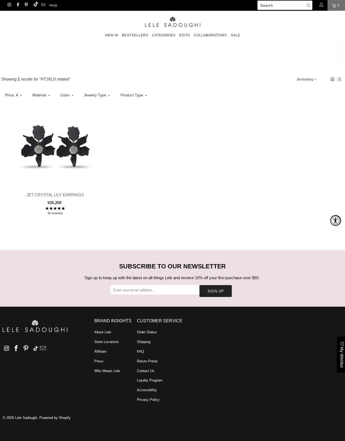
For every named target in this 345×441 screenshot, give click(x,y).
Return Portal (147, 361)
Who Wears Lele (107, 371)
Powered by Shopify (55, 418)
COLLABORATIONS (210, 35)
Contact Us (145, 371)
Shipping (143, 342)
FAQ (140, 351)
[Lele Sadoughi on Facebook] (17, 5)
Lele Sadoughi (26, 418)
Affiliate (100, 351)
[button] (332, 79)
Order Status (147, 332)
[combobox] (284, 5)
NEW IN (111, 35)
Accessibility (147, 390)
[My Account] (321, 5)
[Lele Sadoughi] (172, 21)
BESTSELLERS (135, 35)
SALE (235, 35)
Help (53, 5)
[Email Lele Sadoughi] (43, 5)
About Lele (102, 332)
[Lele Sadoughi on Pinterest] (26, 5)
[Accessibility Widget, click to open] (335, 220)
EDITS (184, 35)
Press (99, 361)
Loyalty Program (150, 380)
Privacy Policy (148, 400)
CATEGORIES (163, 35)
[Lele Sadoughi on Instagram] (9, 5)
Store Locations (106, 342)
